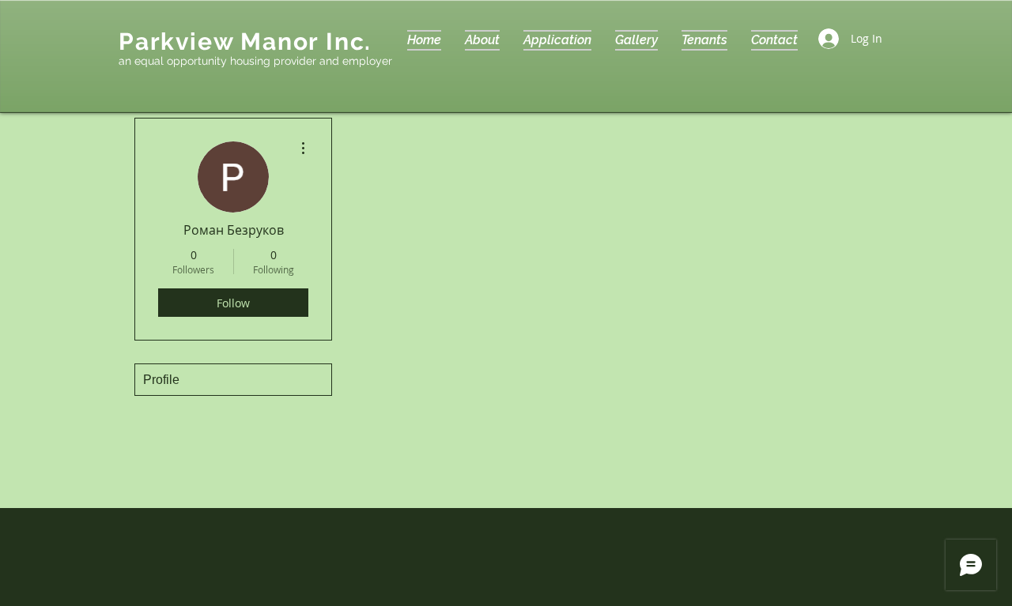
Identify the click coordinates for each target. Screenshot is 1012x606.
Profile (161, 379)
